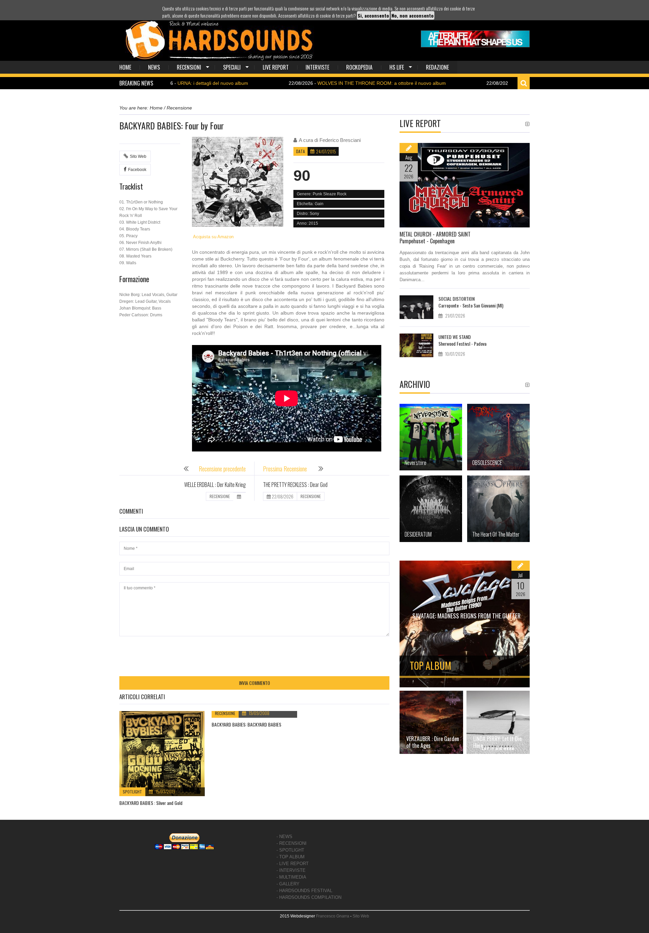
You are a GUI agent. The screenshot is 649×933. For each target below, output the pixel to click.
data (300, 151)
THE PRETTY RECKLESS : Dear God (295, 485)
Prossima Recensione (285, 468)
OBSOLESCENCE (487, 463)
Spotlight (132, 791)
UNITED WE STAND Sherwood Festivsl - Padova (462, 340)
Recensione (225, 713)
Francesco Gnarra (332, 916)
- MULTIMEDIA (291, 877)
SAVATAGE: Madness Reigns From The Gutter (466, 615)
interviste (317, 67)
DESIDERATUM (418, 534)
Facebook (137, 169)
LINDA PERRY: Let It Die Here (497, 742)
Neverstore (415, 463)
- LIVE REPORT (293, 863)
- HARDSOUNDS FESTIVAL (304, 890)
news (154, 67)
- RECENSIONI (292, 843)
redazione (437, 67)
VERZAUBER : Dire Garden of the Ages (432, 742)
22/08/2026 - (326, 83)
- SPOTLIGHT (290, 850)
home (125, 67)
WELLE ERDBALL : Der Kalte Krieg (215, 485)
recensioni (189, 67)
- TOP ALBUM (291, 856)
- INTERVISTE (291, 870)
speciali (232, 67)
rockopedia (359, 67)
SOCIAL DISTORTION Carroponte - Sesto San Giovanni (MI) (470, 302)
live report (276, 67)
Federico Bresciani (340, 140)
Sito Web (138, 156)
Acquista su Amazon (213, 236)
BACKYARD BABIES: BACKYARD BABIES (246, 724)
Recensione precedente (222, 468)
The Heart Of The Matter (496, 534)
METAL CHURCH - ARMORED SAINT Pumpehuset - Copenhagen (435, 237)
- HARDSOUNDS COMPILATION (309, 897)
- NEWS (284, 836)
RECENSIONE (220, 496)
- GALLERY (288, 883)
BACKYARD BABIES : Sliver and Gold (151, 802)
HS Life (396, 67)
